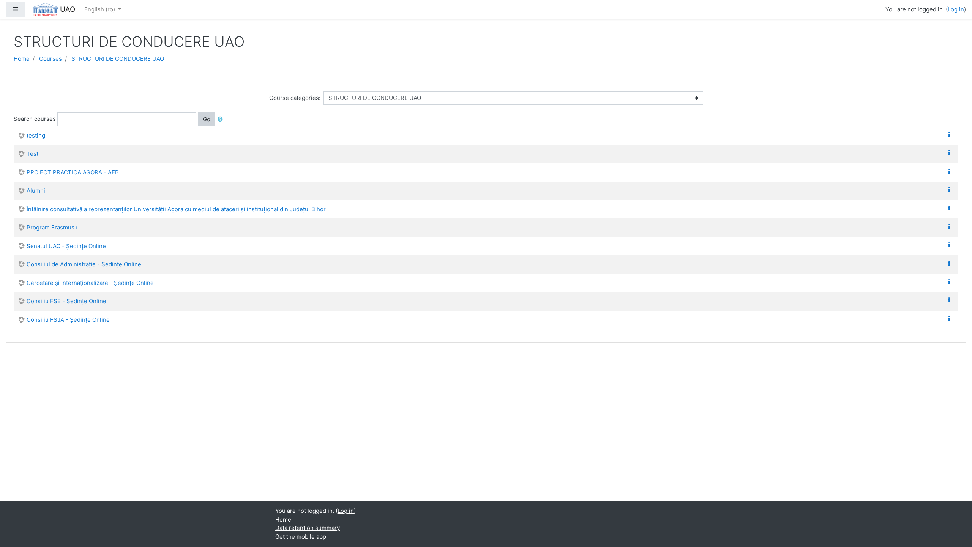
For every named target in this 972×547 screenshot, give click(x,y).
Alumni (36, 190)
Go (206, 119)
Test (32, 153)
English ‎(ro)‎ (100, 9)
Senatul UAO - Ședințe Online (66, 246)
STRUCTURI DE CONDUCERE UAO (117, 58)
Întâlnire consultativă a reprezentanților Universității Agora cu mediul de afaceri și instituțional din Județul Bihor (176, 209)
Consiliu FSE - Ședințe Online (66, 301)
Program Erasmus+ (52, 227)
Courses (50, 58)
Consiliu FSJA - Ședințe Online (68, 319)
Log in (956, 9)
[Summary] (950, 134)
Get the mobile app (300, 536)
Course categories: (294, 97)
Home (22, 58)
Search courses (35, 118)
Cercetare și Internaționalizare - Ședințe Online (90, 282)
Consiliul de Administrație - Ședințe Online (84, 264)
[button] (222, 119)
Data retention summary (307, 527)
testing (36, 135)
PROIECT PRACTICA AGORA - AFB (73, 172)
